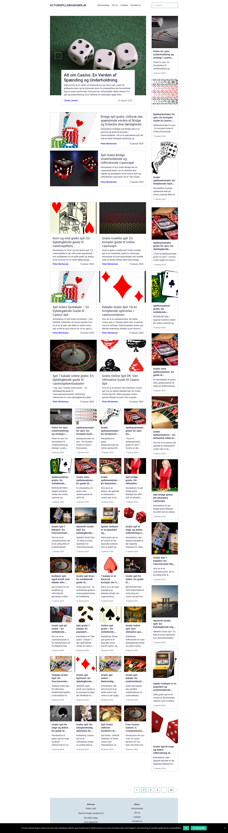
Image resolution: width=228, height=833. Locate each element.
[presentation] (55, 55)
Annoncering (103, 5)
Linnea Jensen (71, 100)
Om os (115, 5)
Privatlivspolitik (199, 828)
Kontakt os (135, 5)
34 (171, 790)
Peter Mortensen (109, 143)
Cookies (124, 5)
